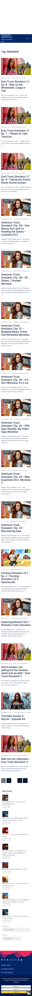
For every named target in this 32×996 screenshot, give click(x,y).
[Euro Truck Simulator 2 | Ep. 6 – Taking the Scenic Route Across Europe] (16, 161)
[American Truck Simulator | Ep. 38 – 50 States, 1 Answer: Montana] (16, 259)
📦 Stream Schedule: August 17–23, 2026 (14, 869)
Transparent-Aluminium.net (6, 36)
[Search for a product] (27, 38)
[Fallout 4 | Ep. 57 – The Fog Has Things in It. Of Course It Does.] (5, 912)
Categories (5, 926)
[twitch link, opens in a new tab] (4, 960)
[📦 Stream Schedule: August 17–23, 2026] (5, 865)
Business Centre (6, 965)
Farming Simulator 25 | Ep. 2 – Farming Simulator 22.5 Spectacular (14, 577)
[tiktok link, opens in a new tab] (10, 960)
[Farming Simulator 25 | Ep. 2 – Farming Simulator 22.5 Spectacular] (16, 557)
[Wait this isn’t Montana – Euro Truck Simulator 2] (16, 743)
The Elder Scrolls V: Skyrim (22, 712)
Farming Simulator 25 (17, 569)
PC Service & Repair (7, 972)
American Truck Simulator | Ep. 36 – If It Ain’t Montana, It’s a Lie (14, 379)
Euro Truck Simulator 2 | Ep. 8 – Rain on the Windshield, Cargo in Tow (15, 86)
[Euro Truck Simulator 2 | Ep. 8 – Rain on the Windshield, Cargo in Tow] (16, 66)
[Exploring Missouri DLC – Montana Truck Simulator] (16, 606)
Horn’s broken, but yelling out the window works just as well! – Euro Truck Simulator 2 (15, 672)
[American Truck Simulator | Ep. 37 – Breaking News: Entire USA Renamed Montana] (16, 310)
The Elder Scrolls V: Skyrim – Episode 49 (13, 717)
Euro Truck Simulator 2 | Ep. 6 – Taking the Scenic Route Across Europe (16, 179)
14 (20, 780)
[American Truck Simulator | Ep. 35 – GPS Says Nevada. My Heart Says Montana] (16, 407)
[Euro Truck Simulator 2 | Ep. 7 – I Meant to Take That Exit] (16, 115)
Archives (4, 935)
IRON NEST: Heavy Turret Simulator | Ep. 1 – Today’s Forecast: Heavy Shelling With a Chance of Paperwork (15, 853)
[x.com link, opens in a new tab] (15, 960)
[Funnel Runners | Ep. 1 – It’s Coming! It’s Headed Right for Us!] (5, 798)
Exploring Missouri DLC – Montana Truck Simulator (16, 623)
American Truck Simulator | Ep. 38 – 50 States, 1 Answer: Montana (14, 279)
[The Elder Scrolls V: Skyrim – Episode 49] (16, 700)
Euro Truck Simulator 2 (19, 78)
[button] (29, 992)
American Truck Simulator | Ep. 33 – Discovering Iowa (12, 528)
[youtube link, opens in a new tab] (1, 960)
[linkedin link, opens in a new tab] (21, 960)
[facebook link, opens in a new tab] (18, 960)
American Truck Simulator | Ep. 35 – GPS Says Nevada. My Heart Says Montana (15, 427)
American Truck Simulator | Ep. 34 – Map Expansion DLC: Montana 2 (16, 478)
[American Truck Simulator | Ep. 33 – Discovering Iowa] (16, 509)
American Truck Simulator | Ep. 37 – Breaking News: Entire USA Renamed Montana (15, 330)
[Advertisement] (16, 17)
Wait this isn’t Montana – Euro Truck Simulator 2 (15, 760)
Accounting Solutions (7, 969)
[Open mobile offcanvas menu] (30, 38)
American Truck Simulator (22, 219)
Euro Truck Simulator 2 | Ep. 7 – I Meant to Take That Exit (15, 133)
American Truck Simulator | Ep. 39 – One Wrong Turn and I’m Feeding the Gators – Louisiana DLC (15, 228)
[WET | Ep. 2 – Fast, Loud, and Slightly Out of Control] (5, 830)
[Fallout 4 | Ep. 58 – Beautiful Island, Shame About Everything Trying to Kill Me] (5, 814)
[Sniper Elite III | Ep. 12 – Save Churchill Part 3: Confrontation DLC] (5, 879)
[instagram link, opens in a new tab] (13, 960)
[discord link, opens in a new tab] (7, 960)
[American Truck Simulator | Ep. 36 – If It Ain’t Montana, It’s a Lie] (16, 361)
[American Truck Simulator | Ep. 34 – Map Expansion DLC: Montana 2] (16, 458)
